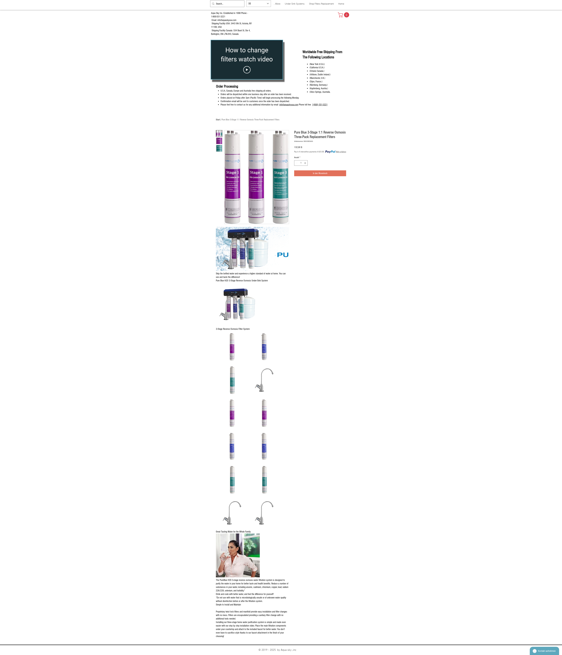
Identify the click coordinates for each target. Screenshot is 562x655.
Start (218, 119)
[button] (344, 14)
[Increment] (305, 163)
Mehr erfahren (341, 152)
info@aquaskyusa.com (226, 20)
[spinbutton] (301, 163)
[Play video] (247, 69)
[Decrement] (296, 163)
